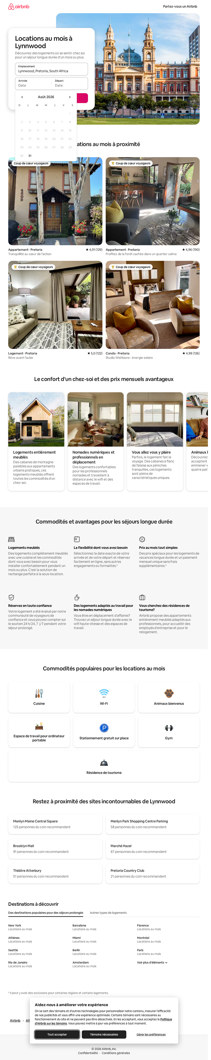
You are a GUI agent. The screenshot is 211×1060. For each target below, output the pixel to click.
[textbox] (33, 85)
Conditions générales (116, 1053)
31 (29, 156)
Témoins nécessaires (104, 1034)
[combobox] (51, 70)
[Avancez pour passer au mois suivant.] (69, 97)
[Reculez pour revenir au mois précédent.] (22, 97)
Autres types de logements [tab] (108, 913)
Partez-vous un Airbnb (180, 6)
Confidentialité (88, 1053)
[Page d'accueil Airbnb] (18, 6)
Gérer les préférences (150, 1034)
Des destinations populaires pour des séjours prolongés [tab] (45, 913)
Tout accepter (57, 1034)
